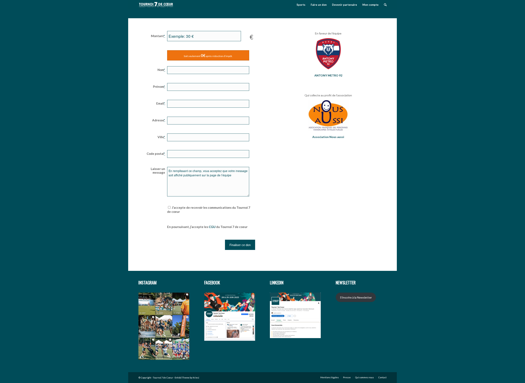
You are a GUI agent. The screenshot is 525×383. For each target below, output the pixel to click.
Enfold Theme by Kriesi (187, 377)
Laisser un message (158, 170)
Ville (161, 137)
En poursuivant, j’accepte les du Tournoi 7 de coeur (207, 227)
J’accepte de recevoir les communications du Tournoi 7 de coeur (208, 209)
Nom (161, 70)
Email (160, 103)
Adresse (158, 120)
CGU (212, 227)
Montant (158, 36)
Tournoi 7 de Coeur (163, 377)
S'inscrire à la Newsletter (356, 297)
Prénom (159, 86)
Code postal (156, 153)
